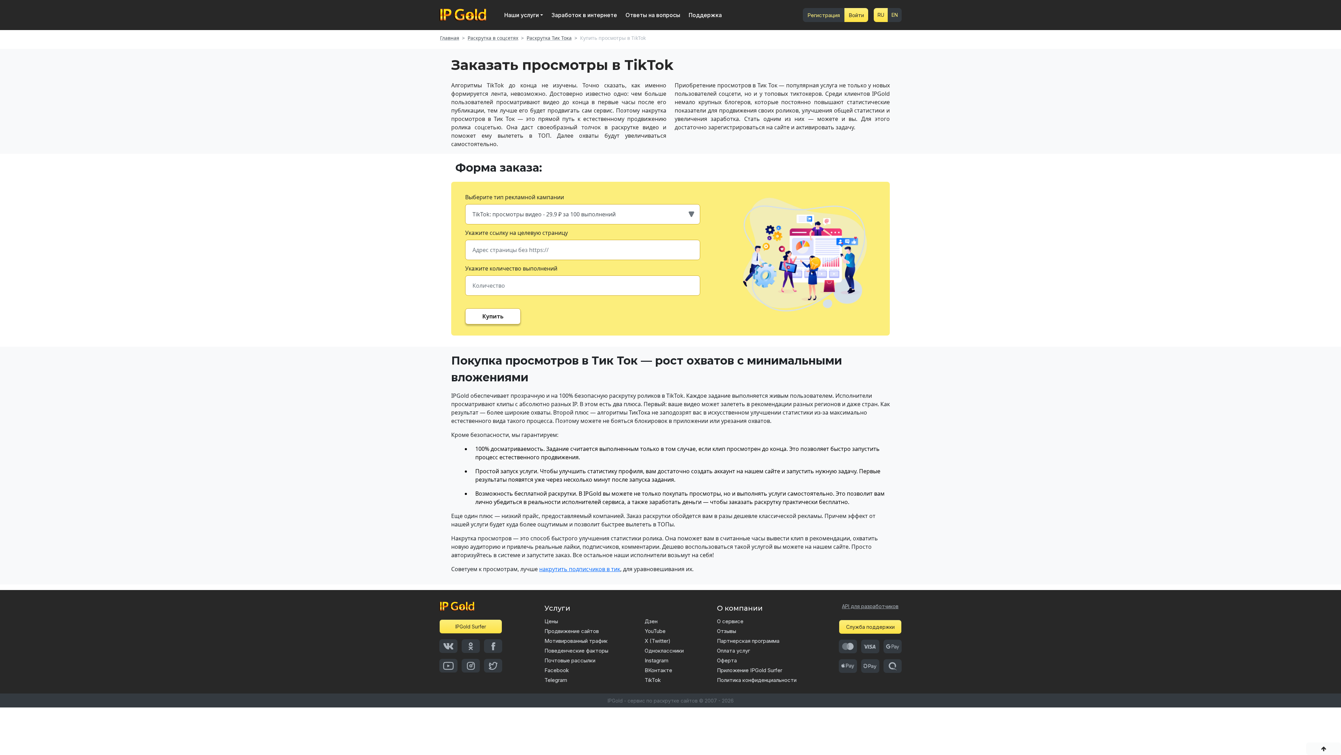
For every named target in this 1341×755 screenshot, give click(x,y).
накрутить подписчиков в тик (579, 569)
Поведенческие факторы (576, 650)
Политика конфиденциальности (757, 680)
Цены (551, 621)
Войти (856, 15)
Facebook (556, 670)
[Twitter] (493, 666)
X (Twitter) (657, 641)
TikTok (653, 680)
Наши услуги (521, 15)
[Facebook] (493, 646)
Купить (493, 316)
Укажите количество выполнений (511, 268)
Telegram (555, 680)
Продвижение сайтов (571, 631)
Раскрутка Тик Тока (549, 38)
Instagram (656, 660)
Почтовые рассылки (569, 660)
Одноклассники (664, 650)
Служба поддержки (870, 627)
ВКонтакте (658, 670)
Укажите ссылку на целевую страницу (516, 233)
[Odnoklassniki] (471, 646)
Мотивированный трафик (576, 641)
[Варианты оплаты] (848, 646)
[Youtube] (448, 666)
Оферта (727, 660)
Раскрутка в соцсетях (493, 38)
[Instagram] (471, 666)
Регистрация (823, 15)
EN (895, 15)
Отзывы (726, 631)
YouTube (655, 631)
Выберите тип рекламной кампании (514, 197)
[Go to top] (1323, 748)
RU (881, 15)
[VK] (448, 646)
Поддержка (705, 15)
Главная (449, 38)
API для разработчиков (870, 606)
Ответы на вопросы (652, 15)
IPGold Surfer (470, 627)
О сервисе (730, 621)
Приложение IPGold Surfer (749, 670)
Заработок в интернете (584, 15)
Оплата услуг (733, 650)
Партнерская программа (748, 641)
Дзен (651, 621)
